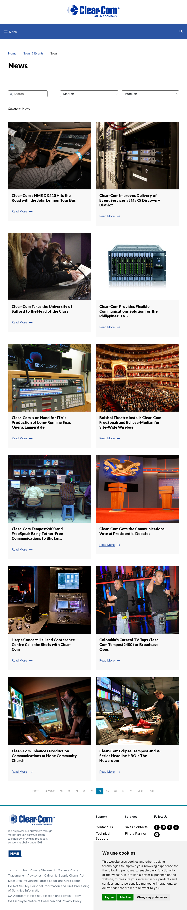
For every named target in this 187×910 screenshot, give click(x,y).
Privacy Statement (42, 870)
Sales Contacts (136, 827)
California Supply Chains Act (64, 875)
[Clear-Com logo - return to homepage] (93, 11)
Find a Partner (135, 833)
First (36, 791)
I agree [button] (109, 897)
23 (92, 791)
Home (12, 53)
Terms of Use (17, 870)
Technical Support (103, 836)
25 (107, 791)
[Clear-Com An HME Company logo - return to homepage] (31, 820)
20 (69, 791)
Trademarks (16, 875)
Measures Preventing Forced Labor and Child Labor (44, 881)
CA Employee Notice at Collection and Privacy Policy (44, 901)
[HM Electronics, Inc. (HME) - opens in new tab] (15, 853)
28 (131, 791)
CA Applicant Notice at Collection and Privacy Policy (44, 896)
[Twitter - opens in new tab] (169, 827)
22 (84, 791)
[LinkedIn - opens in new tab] (163, 827)
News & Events (33, 53)
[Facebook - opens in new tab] (157, 827)
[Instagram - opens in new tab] (176, 827)
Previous (49, 791)
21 (77, 791)
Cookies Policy (68, 870)
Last (151, 791)
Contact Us (104, 827)
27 (123, 791)
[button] (181, 31)
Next (141, 791)
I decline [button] (125, 897)
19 (61, 791)
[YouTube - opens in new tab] (157, 834)
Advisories (34, 875)
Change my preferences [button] (152, 897)
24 (99, 791)
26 (115, 791)
